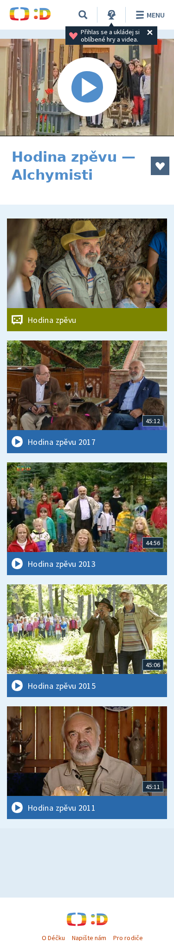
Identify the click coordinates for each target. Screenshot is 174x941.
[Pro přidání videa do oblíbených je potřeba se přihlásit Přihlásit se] (160, 166)
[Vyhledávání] (83, 15)
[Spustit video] (87, 87)
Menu (156, 14)
